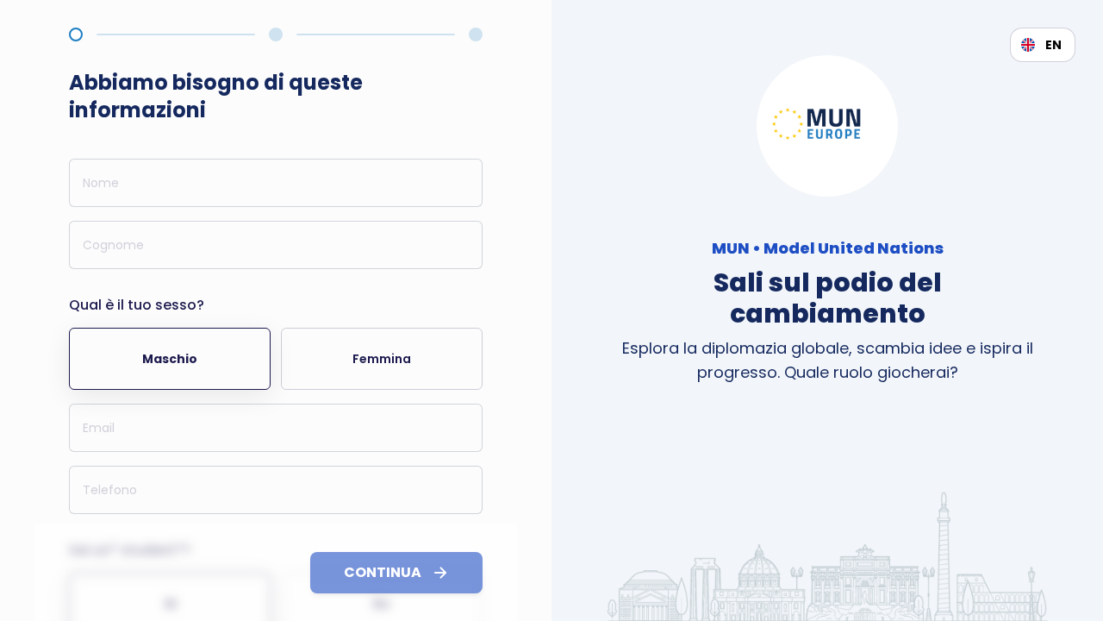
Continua (382, 572)
